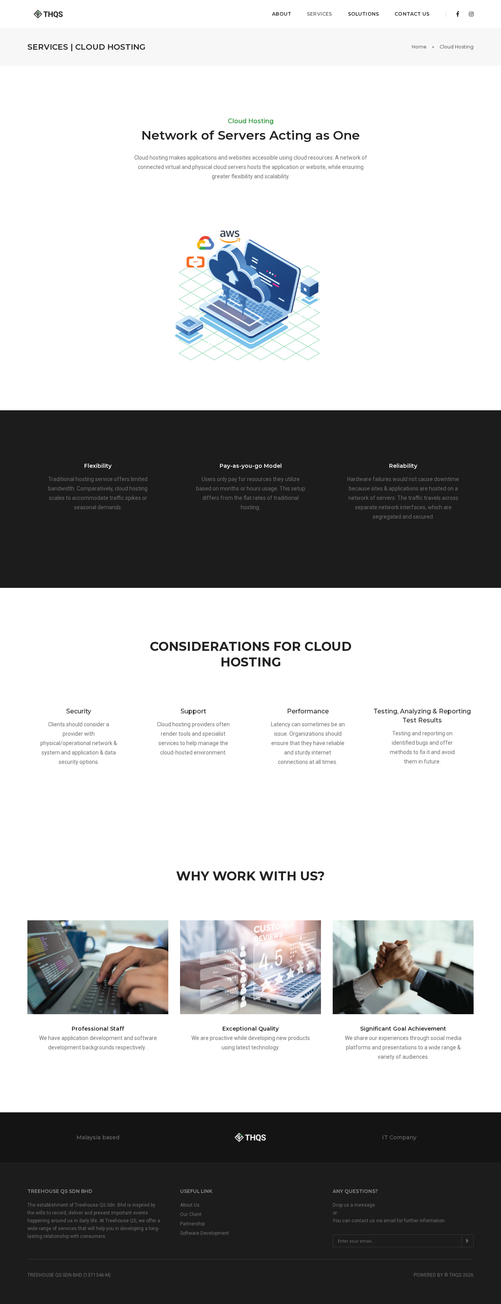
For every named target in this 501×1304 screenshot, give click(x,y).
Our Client (191, 1214)
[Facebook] (457, 14)
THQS (455, 1275)
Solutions (363, 14)
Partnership (192, 1224)
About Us (190, 1205)
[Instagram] (469, 14)
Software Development (204, 1233)
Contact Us (412, 14)
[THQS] (49, 14)
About (281, 14)
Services (319, 14)
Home (419, 47)
